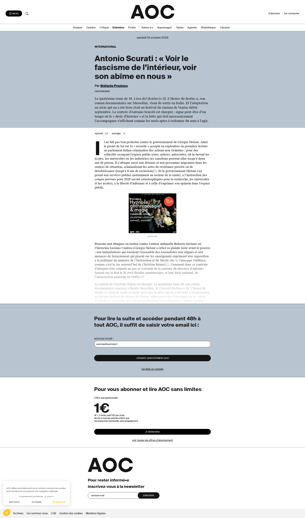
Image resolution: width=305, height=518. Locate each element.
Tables (180, 27)
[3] (141, 277)
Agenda (192, 27)
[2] (167, 264)
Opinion (91, 27)
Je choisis (36, 502)
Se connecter (291, 13)
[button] (6, 512)
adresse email (103, 338)
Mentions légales (96, 513)
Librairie (225, 27)
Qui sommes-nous (37, 513)
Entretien (118, 27)
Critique (104, 27)
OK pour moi (58, 502)
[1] (155, 171)
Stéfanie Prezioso (114, 86)
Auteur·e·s (147, 27)
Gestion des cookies (71, 513)
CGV (53, 513)
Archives (18, 513)
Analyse (77, 27)
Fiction (132, 27)
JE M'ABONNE (152, 431)
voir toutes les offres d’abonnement (152, 440)
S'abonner (274, 13)
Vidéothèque (208, 27)
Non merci (14, 502)
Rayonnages (164, 27)
